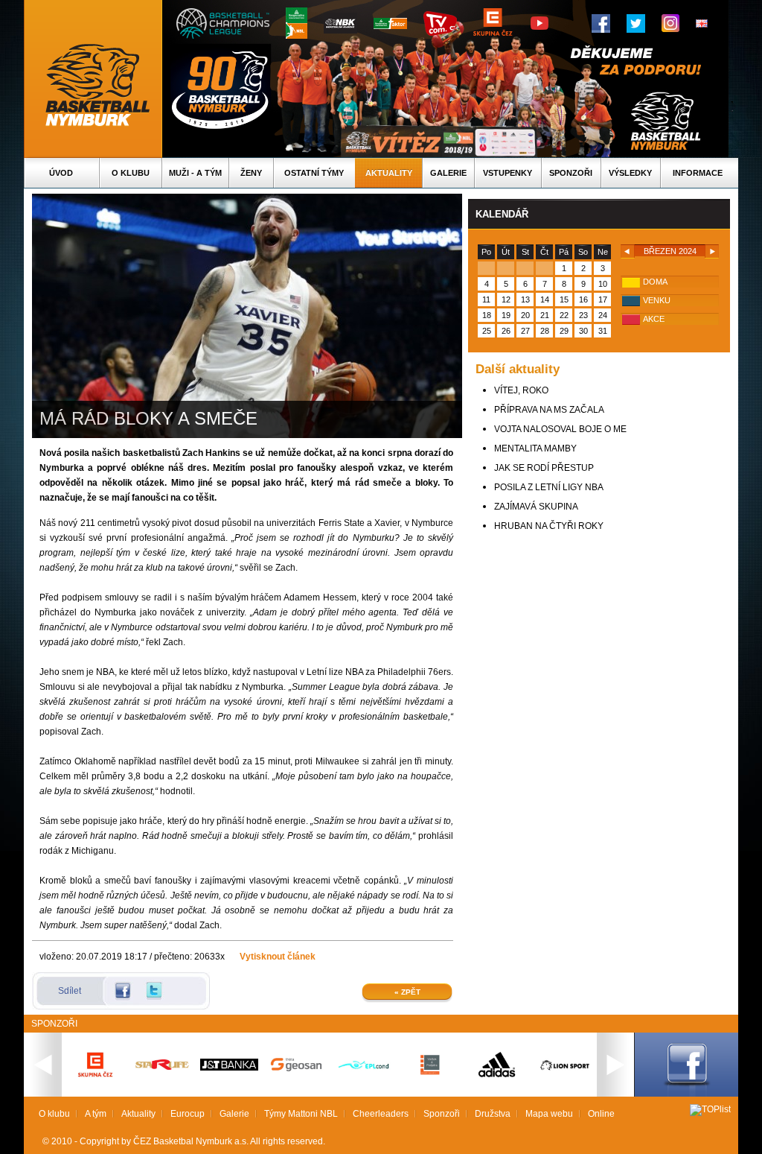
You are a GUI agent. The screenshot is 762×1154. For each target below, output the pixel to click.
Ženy (251, 172)
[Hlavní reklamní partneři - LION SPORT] (564, 1072)
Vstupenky (507, 172)
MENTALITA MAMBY (535, 448)
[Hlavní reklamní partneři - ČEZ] (95, 1082)
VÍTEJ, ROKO (521, 390)
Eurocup (187, 1114)
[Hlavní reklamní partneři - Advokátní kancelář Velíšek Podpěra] (430, 1073)
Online (601, 1114)
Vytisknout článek (278, 956)
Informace (698, 172)
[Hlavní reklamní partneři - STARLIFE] (162, 1067)
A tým (95, 1114)
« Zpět (407, 992)
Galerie (448, 172)
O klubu (131, 172)
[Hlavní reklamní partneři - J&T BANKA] (229, 1067)
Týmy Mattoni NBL (301, 1114)
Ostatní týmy (314, 172)
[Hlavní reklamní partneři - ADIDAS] (497, 1076)
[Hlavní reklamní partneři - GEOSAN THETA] (296, 1068)
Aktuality (388, 172)
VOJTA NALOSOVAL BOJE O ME (560, 429)
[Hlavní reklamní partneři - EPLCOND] (363, 1082)
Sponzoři (570, 172)
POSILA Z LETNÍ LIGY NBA (548, 487)
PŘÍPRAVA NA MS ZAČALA (549, 410)
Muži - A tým (195, 172)
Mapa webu (549, 1114)
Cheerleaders (381, 1114)
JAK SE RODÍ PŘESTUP (544, 468)
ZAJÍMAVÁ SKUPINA (536, 506)
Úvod (61, 172)
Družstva (492, 1114)
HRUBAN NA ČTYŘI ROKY (548, 526)
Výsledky (630, 172)
